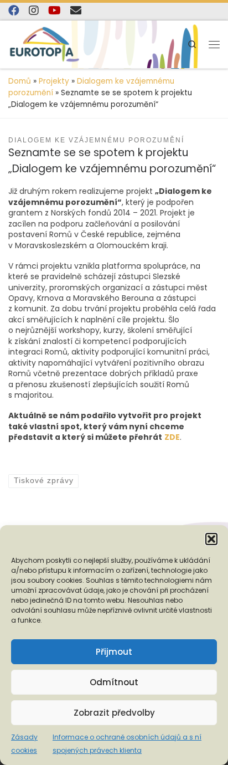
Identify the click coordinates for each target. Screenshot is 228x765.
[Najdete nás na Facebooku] (13, 10)
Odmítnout (114, 682)
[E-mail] (75, 10)
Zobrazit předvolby (114, 712)
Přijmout (114, 652)
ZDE (172, 437)
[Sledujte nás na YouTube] (54, 10)
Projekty (54, 81)
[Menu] (214, 44)
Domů (19, 81)
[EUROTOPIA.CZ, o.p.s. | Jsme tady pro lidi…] (44, 44)
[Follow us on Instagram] (34, 10)
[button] (211, 539)
